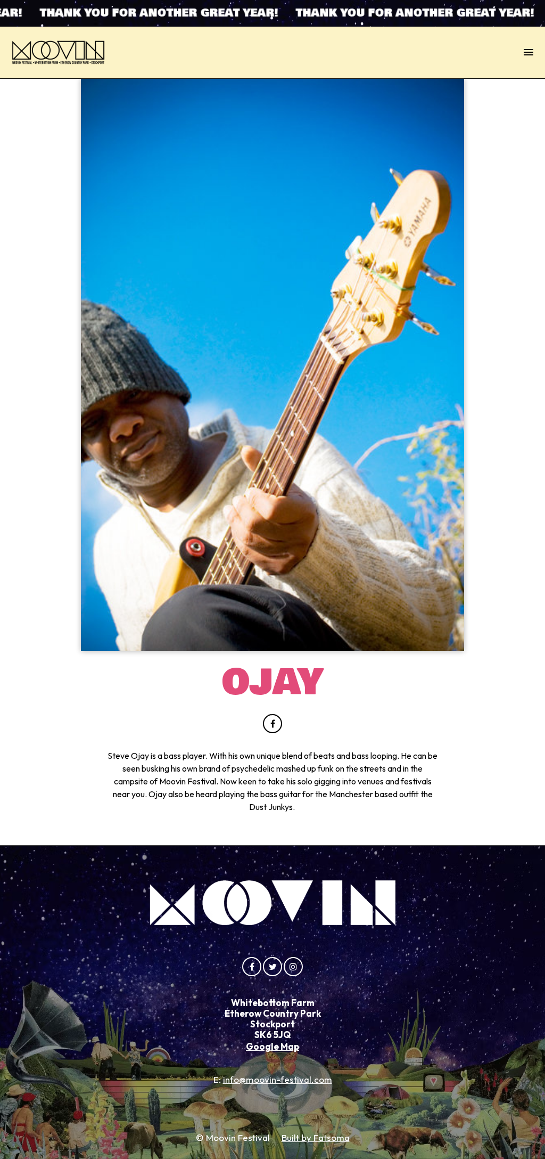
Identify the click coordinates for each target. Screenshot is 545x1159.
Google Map (272, 1046)
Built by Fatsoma (316, 1137)
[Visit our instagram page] (293, 966)
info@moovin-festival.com (277, 1079)
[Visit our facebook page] (272, 723)
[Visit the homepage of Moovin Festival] (58, 52)
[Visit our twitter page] (272, 966)
